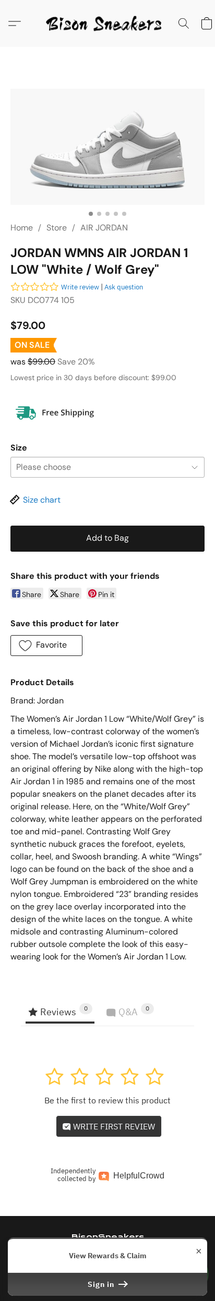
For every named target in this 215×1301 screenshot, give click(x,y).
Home (21, 227)
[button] (107, 23)
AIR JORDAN (104, 227)
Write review (80, 287)
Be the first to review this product (107, 1100)
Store (56, 227)
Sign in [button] (102, 1284)
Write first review (113, 1126)
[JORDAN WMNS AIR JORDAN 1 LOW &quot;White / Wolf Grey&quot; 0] (107, 147)
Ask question (123, 287)
